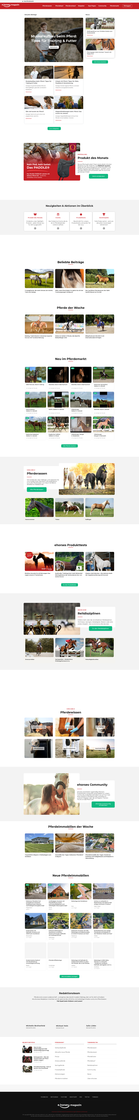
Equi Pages (92, 6)
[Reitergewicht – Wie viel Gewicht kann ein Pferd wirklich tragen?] (27, 1059)
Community (102, 6)
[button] (27, 39)
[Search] (136, 6)
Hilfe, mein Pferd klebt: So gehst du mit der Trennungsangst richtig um (69, 291)
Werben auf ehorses (82, 1111)
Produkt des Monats (35, 217)
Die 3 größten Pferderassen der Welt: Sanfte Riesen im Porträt (97, 291)
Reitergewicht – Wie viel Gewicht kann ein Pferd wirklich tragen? (41, 1058)
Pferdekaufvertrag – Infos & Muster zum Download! (42, 1067)
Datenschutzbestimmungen (68, 1111)
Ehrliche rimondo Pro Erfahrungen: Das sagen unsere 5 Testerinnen (37, 574)
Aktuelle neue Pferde (62, 1052)
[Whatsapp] (110, 1)
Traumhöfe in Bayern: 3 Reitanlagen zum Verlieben (38, 855)
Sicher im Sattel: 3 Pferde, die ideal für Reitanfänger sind (67, 336)
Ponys (57, 1056)
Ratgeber (81, 6)
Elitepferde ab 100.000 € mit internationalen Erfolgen (94, 336)
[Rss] (112, 1)
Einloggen (127, 6)
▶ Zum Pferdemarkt (28, 1)
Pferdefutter (91, 1056)
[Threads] (116, 1)
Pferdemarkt (114, 6)
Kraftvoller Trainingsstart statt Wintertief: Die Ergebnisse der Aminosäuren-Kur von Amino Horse (69, 574)
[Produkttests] (81, 214)
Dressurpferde (60, 1061)
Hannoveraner (30, 519)
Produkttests (81, 217)
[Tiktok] (114, 1)
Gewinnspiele (104, 217)
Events (58, 217)
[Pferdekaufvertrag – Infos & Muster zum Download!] (27, 1069)
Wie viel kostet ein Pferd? (35, 111)
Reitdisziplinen (92, 1065)
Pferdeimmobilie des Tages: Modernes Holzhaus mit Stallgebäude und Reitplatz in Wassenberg (99, 856)
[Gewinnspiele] (104, 214)
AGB (59, 1111)
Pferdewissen (92, 1052)
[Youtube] (108, 1)
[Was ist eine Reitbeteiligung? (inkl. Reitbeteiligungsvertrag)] (27, 1050)
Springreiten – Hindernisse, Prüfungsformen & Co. (64, 660)
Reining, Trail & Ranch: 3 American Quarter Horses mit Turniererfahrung (38, 336)
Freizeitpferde (60, 1070)
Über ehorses (92, 1078)
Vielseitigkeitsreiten (91, 659)
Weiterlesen (54, 47)
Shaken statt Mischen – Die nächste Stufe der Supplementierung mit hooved (98, 574)
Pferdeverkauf (71, 6)
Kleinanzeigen (60, 1074)
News (89, 1074)
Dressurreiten (29, 659)
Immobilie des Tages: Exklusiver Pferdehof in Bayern (69, 855)
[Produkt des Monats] (35, 214)
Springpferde (59, 1065)
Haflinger (88, 519)
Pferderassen (47, 6)
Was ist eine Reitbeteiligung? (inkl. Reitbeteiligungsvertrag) (41, 1049)
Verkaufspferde (60, 1048)
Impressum (55, 1111)
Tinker (57, 519)
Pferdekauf (59, 6)
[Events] (58, 214)
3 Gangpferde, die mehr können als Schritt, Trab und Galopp (39, 291)
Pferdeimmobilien (61, 1078)
